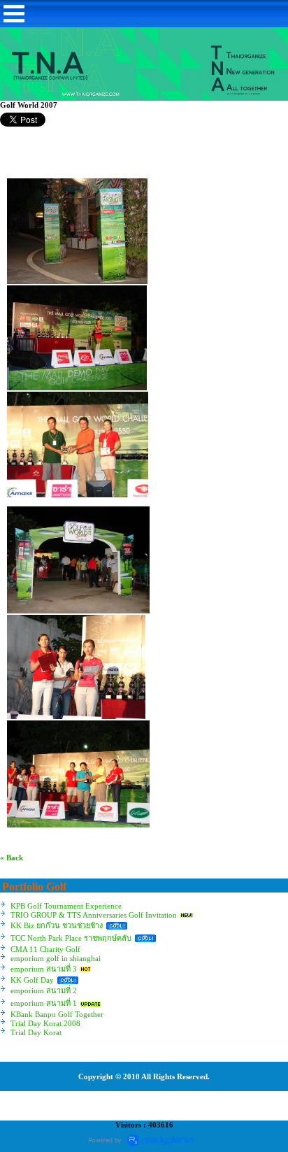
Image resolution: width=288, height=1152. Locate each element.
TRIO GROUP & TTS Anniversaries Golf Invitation (93, 915)
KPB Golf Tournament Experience (66, 906)
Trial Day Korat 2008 (45, 1023)
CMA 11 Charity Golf (45, 949)
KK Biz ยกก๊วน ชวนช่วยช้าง (56, 925)
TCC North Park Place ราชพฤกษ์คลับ (70, 938)
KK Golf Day (32, 980)
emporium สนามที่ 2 (43, 990)
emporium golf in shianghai (55, 958)
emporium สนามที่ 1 (43, 1003)
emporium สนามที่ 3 (43, 969)
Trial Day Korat (36, 1032)
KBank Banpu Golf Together (56, 1014)
